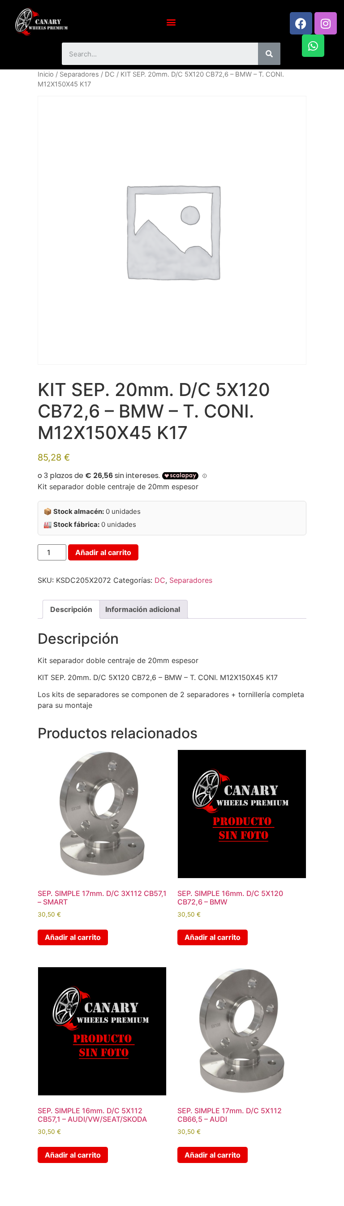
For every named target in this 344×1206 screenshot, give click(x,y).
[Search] (269, 54)
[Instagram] (325, 23)
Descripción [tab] (71, 609)
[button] (171, 21)
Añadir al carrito (103, 552)
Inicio (46, 74)
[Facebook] (301, 23)
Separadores (79, 74)
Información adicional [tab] (142, 609)
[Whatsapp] (313, 45)
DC (110, 74)
